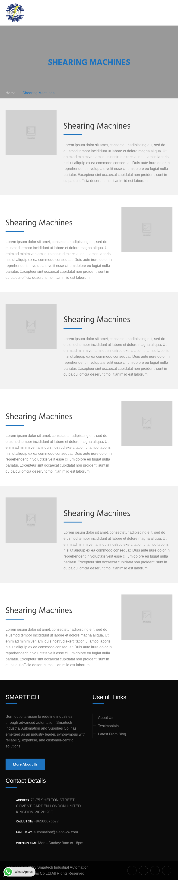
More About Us (25, 765)
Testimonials (108, 726)
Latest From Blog (112, 734)
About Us (105, 718)
